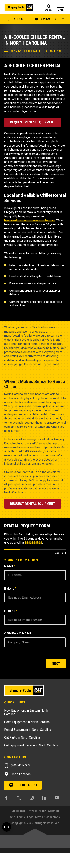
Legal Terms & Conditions (43, 817)
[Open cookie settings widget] (6, 827)
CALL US (17, 19)
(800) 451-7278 (20, 765)
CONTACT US (48, 19)
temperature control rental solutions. (29, 220)
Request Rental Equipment (32, 122)
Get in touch (26, 785)
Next (56, 663)
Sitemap (53, 810)
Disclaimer (18, 810)
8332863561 (33, 542)
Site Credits (17, 817)
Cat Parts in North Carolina (22, 737)
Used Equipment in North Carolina (27, 722)
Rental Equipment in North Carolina (27, 730)
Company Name (18, 633)
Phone (11, 611)
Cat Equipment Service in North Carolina (31, 745)
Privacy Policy (37, 810)
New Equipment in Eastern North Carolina (26, 712)
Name (10, 566)
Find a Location (20, 774)
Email (10, 588)
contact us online (34, 472)
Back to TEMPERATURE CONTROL (36, 51)
